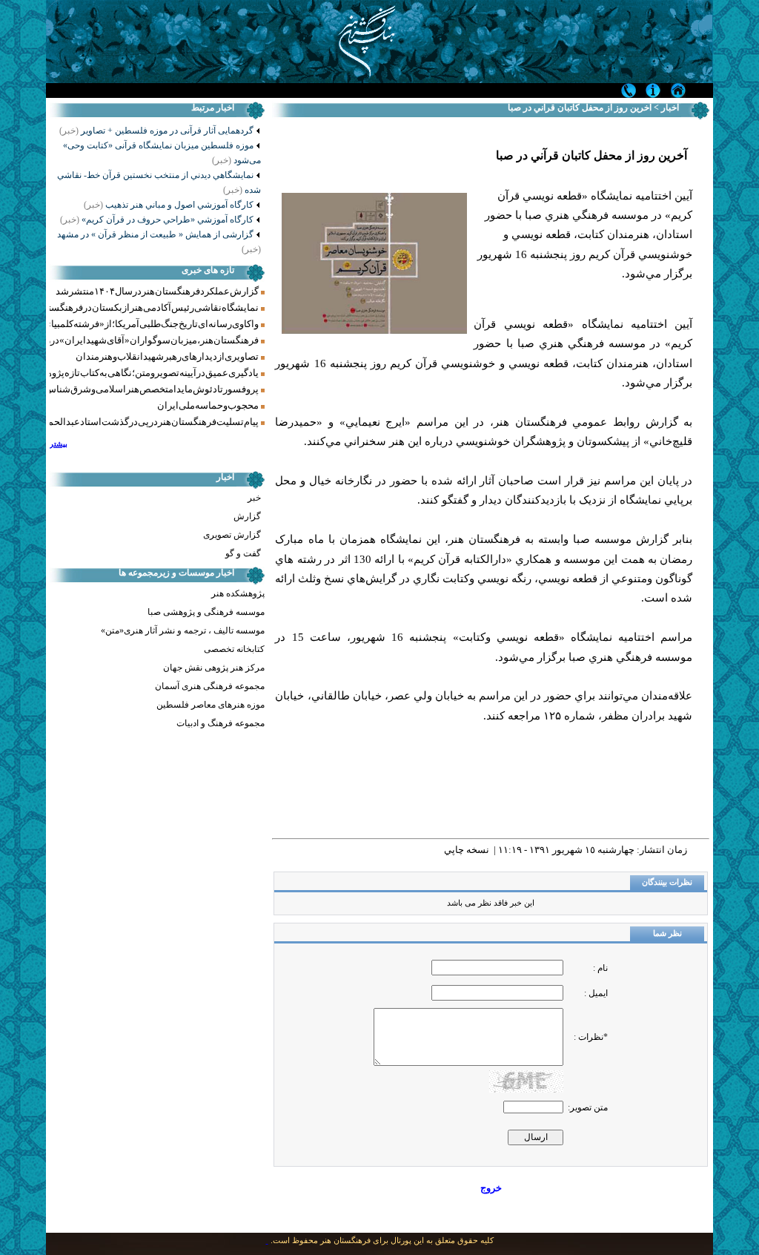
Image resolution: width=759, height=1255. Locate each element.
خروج (491, 1187)
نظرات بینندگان (667, 882)
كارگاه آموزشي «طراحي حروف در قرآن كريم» (156, 219)
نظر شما (667, 933)
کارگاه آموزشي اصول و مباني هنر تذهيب (168, 205)
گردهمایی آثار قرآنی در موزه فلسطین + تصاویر (167, 130)
